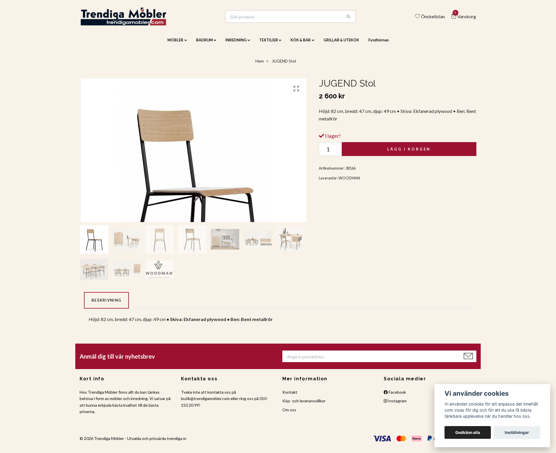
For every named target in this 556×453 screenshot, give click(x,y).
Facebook (397, 395)
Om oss (289, 413)
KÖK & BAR (300, 44)
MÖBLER (175, 44)
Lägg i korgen (409, 153)
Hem (259, 65)
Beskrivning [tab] (106, 304)
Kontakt (289, 395)
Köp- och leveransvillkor (303, 404)
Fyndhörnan (378, 44)
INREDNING (236, 44)
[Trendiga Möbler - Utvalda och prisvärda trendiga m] (132, 18)
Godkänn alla (467, 432)
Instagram (397, 404)
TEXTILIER (268, 44)
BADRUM (204, 44)
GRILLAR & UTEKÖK (341, 44)
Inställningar (517, 432)
